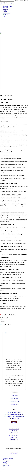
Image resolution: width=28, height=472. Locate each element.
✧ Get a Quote (6, 465)
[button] (0, 471)
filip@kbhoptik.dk (6, 324)
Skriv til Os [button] (14, 422)
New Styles (5, 461)
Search (4, 2)
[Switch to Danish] (15, 14)
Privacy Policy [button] (14, 453)
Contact (5, 463)
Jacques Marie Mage (8, 458)
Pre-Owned (5, 459)
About (4, 462)
